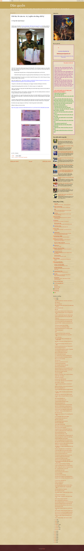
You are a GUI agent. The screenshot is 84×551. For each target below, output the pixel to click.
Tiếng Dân (56, 203)
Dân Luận (56, 285)
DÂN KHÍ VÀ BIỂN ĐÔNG (59, 422)
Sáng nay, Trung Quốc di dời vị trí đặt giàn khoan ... (63, 448)
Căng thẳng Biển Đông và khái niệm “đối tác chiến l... (64, 485)
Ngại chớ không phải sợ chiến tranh (64, 188)
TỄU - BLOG (56, 228)
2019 (55, 537)
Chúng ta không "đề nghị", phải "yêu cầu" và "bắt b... (64, 517)
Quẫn (56, 331)
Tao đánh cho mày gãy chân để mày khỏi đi (62, 456)
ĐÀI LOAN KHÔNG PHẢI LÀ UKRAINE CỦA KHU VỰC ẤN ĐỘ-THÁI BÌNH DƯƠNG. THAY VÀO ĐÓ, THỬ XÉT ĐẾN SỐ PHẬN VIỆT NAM (65, 171)
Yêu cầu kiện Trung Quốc (23, 157)
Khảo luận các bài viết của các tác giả (61, 361)
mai (56, 299)
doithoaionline (56, 232)
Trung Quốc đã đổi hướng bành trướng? (61, 401)
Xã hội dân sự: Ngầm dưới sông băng (61, 444)
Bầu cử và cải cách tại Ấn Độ (60, 358)
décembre (57, 529)
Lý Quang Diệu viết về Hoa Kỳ (60, 494)
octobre (56, 526)
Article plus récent (14, 161)
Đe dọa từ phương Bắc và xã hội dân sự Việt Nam (63, 357)
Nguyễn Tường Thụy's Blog (59, 248)
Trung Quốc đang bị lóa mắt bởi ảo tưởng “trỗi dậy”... (64, 404)
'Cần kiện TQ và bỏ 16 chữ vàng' (60, 474)
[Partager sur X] (18, 155)
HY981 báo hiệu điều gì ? (59, 330)
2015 (55, 531)
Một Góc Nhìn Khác (57, 223)
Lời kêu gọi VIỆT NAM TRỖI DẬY (60, 379)
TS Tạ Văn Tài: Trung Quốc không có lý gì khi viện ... (64, 455)
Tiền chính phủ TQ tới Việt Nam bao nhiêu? (61, 265)
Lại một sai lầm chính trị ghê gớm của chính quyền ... (64, 409)
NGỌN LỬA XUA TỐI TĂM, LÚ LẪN (61, 433)
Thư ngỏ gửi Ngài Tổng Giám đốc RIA (61, 421)
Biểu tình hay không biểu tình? (60, 398)
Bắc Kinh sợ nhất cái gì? (59, 419)
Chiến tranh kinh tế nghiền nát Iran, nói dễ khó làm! (62, 207)
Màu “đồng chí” (57, 302)
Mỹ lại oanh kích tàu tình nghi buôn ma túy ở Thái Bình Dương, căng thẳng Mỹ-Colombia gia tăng (62, 234)
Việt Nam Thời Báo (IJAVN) (59, 264)
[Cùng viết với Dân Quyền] (63, 50)
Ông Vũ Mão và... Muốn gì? (59, 382)
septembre (57, 524)
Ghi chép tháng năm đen (59, 307)
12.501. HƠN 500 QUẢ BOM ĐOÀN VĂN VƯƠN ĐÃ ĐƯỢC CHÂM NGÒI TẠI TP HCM (62, 275)
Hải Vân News (56, 277)
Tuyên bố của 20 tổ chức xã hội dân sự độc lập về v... (64, 300)
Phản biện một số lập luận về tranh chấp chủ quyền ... (64, 394)
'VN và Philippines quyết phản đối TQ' (61, 350)
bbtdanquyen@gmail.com (63, 53)
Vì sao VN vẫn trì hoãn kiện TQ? (60, 480)
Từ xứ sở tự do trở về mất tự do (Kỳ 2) (61, 471)
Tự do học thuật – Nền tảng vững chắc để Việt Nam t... (64, 380)
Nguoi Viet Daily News (58, 206)
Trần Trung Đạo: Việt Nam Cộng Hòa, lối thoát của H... (64, 510)
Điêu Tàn (56, 309)
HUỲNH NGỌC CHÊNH (58, 236)
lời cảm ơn (16, 157)
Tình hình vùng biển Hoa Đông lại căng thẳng (62, 463)
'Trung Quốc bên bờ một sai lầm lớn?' (61, 418)
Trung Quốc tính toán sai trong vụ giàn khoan (62, 333)
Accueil (30, 161)
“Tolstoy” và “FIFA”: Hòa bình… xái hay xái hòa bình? (62, 204)
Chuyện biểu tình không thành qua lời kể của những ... (64, 319)
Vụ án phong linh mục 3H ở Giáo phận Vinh (61, 226)
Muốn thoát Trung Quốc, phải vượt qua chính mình (63, 503)
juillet (56, 521)
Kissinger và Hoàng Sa (59, 483)
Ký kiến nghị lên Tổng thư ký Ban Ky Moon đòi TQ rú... (64, 311)
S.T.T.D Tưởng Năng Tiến (58, 283)
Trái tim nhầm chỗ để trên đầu (60, 424)
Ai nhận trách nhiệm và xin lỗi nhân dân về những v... (64, 450)
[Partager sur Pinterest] (20, 155)
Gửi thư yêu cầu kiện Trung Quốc (60, 427)
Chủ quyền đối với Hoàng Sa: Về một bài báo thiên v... (64, 476)
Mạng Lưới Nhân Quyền (58, 281)
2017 (55, 534)
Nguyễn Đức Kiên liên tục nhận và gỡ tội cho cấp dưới (64, 443)
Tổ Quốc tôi (57, 318)
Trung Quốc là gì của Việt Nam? (60, 363)
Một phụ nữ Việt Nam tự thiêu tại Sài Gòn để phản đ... (64, 386)
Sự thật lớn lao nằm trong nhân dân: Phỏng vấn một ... (64, 346)
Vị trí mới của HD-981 (58, 473)
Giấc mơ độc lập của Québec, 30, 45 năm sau (61, 221)
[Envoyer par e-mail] (16, 155)
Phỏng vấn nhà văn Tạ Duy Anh (60, 347)
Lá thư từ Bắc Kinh (58, 337)
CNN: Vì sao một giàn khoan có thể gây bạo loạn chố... (64, 435)
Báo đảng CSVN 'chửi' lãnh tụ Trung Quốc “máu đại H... (64, 441)
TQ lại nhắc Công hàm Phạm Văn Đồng (61, 325)
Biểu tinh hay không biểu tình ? (60, 387)
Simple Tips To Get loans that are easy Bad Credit (62, 243)
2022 (55, 542)
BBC (55, 209)
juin (56, 519)
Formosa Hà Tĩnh (57, 255)
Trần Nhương (56, 290)
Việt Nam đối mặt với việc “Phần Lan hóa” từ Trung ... (64, 407)
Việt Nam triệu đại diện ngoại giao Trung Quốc (62, 459)
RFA (55, 292)
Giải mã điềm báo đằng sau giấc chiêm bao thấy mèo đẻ (63, 224)
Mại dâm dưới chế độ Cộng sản (60, 366)
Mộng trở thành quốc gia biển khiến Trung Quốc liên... (64, 513)
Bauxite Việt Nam (57, 216)
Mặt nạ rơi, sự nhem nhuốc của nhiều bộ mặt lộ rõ (63, 406)
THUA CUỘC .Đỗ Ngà (57, 246)
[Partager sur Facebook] (19, 155)
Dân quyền (17, 5)
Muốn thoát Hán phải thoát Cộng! (60, 432)
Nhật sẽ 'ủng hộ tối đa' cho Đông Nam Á (61, 500)
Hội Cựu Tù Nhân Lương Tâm (59, 242)
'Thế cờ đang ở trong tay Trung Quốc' (61, 498)
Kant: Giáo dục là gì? (58, 412)
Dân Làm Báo (56, 288)
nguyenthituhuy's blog (58, 271)
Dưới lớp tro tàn (57, 360)
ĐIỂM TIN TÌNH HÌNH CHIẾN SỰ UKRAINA (65, 164)
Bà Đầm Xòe (56, 245)
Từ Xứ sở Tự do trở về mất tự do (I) (61, 453)
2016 (55, 532)
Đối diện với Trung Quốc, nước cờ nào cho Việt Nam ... (64, 374)
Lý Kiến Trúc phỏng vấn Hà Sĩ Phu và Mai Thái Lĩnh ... (64, 430)
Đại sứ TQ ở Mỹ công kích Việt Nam (61, 352)
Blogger (43, 548)
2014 (55, 298)
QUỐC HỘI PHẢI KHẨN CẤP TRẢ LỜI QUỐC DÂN (63, 316)
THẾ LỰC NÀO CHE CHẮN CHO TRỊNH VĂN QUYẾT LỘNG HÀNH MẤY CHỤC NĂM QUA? (65, 152)
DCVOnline (56, 220)
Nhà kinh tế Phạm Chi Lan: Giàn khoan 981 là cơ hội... (64, 368)
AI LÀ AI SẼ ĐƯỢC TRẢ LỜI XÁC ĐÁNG (62, 416)
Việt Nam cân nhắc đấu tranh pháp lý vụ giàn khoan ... (64, 369)
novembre (57, 527)
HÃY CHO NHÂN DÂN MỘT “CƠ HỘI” (60, 256)
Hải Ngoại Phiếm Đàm (58, 267)
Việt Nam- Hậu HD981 (58, 372)
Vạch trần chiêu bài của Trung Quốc (61, 489)
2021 (55, 540)
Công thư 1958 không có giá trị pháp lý (61, 438)
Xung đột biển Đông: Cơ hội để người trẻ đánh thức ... (64, 429)
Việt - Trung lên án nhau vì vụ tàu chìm (61, 468)
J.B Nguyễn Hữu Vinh (58, 251)
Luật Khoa (56, 213)
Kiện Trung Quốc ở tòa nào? (59, 490)
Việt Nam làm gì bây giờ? (59, 377)
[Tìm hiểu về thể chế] (64, 64)
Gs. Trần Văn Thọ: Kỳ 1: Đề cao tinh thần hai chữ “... (64, 355)
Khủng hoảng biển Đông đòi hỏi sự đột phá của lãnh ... (64, 328)
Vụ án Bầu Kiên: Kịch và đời (59, 470)
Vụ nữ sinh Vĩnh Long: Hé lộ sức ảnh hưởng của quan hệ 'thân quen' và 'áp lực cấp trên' (62, 211)
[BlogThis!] (17, 155)
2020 (55, 539)
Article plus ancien (47, 161)
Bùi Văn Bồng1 (57, 258)
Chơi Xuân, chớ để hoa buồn (58, 262)
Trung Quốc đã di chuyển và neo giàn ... (61, 458)
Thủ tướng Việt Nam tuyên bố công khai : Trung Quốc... (64, 349)
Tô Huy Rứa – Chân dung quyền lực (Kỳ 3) (65, 183)
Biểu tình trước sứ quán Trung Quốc (61, 371)
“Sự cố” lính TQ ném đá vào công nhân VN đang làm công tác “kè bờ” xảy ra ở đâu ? (62, 240)
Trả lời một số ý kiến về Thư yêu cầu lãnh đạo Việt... (64, 321)
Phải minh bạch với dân (59, 506)
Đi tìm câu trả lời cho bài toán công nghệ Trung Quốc (64, 512)
